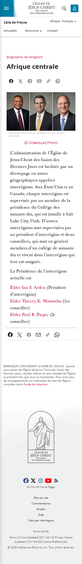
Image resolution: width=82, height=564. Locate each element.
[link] (10, 334)
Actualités (10, 31)
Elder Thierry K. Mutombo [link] (36, 301)
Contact (52, 31)
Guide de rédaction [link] (36, 384)
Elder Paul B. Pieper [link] (29, 315)
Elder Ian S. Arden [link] (28, 287)
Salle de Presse (15, 22)
